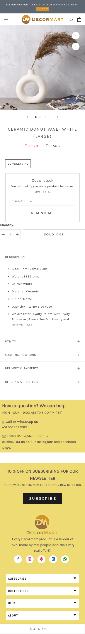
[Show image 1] (36, 117)
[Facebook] (18, 558)
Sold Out (54, 234)
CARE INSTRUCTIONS (20, 355)
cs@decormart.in (35, 436)
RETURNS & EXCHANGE (22, 382)
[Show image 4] (49, 117)
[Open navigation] (6, 19)
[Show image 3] (45, 117)
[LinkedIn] (53, 558)
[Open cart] (79, 19)
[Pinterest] (41, 558)
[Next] (57, 117)
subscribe (42, 498)
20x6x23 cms (18, 163)
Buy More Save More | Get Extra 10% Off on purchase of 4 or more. (41, 4)
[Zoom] (76, 35)
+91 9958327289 (14, 427)
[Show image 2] (40, 117)
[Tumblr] (65, 558)
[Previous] (27, 117)
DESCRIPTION (15, 257)
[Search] (71, 19)
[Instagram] (29, 558)
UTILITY (10, 341)
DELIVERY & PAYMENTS (22, 368)
